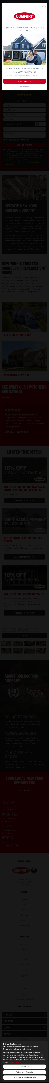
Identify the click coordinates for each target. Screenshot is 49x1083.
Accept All (25, 1067)
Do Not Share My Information (24, 1078)
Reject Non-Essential (24, 1072)
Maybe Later (24, 86)
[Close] (24, 6)
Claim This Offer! (24, 81)
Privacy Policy (14, 1062)
